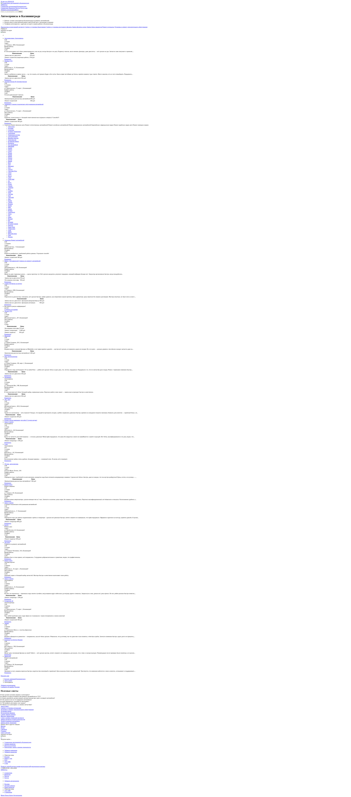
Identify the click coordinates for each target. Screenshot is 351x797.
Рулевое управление (14, 131)
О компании (8, 792)
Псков (3, 727)
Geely (10, 174)
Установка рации (6, 711)
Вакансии (12, 8)
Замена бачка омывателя (94, 27)
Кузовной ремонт (13, 141)
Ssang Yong (11, 227)
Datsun (10, 158)
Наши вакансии (9, 787)
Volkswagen (11, 229)
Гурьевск (3, 731)
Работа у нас (8, 758)
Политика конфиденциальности (20, 766)
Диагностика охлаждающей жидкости (12, 27)
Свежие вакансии (9, 744)
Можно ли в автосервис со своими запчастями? (17, 704)
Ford (9, 196)
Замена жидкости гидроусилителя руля (13, 719)
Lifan (9, 177)
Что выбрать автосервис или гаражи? (14, 703)
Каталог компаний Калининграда (14, 679)
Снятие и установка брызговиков (35, 27)
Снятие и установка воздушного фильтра (59, 27)
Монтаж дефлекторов (7, 716)
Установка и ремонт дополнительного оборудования (131, 27)
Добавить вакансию (10, 752)
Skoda (10, 205)
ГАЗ (9, 168)
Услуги (22, 8)
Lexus (10, 151)
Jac (9, 181)
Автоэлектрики (13, 136)
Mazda (10, 161)
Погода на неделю (10, 745)
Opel (9, 235)
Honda (10, 154)
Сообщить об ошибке (7, 687)
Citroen (10, 202)
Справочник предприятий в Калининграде (17, 742)
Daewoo (10, 225)
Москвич (11, 166)
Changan (10, 187)
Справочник (5, 8)
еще (26, 8)
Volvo (10, 214)
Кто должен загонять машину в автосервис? (16, 695)
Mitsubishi (11, 146)
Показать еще (5, 676)
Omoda (10, 186)
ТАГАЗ (10, 169)
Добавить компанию (10, 750)
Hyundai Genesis (13, 224)
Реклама (17, 687)
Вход (16, 10)
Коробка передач (13, 138)
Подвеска (11, 143)
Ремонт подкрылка (108, 27)
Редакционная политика (37, 766)
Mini (9, 207)
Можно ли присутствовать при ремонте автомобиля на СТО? (21, 696)
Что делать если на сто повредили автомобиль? (17, 699)
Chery (10, 173)
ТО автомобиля (13, 145)
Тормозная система (14, 135)
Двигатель (11, 126)
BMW (10, 232)
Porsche (10, 237)
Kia (9, 220)
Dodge (10, 201)
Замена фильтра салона (79, 27)
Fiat (9, 215)
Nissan (10, 153)
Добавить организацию (8, 10)
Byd (9, 189)
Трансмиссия (12, 140)
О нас (6, 763)
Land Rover (11, 212)
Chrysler (10, 194)
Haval (10, 176)
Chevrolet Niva (12, 171)
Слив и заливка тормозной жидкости (12, 718)
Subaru (10, 149)
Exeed (10, 184)
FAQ (5, 760)
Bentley (10, 210)
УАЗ (9, 164)
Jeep (9, 199)
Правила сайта (5, 766)
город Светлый (5, 732)
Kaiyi (9, 182)
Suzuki (10, 148)
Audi (9, 230)
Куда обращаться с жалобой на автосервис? (15, 701)
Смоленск (4, 729)
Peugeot (10, 204)
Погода (17, 8)
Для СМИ (7, 762)
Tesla (9, 192)
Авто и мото (8, 680)
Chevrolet (11, 197)
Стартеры (11, 130)
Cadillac (10, 191)
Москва (3, 726)
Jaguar (10, 209)
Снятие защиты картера (8, 714)
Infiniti (10, 156)
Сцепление (11, 133)
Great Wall (11, 179)
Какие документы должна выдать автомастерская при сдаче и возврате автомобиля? (28, 698)
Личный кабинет (9, 785)
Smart (9, 217)
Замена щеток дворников (8, 723)
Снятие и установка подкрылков (11, 708)
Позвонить (7, 59)
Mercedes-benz (12, 233)
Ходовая (10, 128)
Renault (10, 219)
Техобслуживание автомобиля (10, 721)
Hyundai (10, 222)
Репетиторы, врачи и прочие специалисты (17, 747)
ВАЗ (9, 163)
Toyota (10, 159)
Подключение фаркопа (8, 713)
